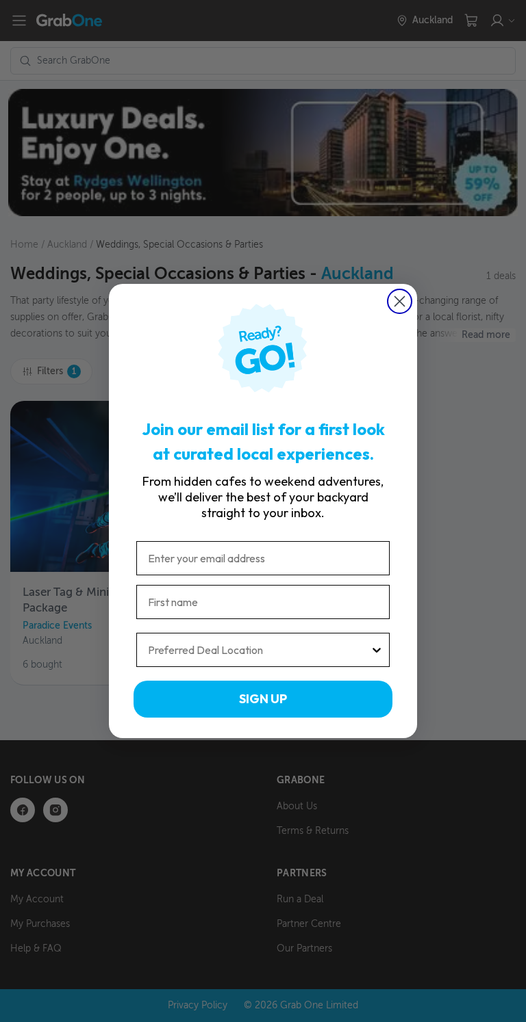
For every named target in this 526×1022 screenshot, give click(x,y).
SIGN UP (263, 699)
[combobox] (259, 649)
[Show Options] (377, 649)
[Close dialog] (400, 301)
